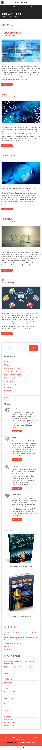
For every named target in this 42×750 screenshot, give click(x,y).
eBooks (6, 397)
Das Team (22, 738)
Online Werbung (7, 219)
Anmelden (7, 716)
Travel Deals (8, 394)
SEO (2, 280)
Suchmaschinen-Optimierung (13, 371)
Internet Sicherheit (10, 384)
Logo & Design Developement (13, 378)
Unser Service (14, 738)
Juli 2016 (7, 685)
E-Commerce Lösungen (11, 368)
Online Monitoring (8, 155)
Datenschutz (33, 738)
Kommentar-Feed (9, 722)
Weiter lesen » (6, 84)
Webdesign (7, 365)
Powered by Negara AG (12, 743)
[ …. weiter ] (24, 79)
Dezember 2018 (9, 682)
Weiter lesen (16, 431)
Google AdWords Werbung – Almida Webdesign (19, 661)
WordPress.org (9, 726)
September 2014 (9, 692)
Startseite (6, 738)
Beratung (7, 362)
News (13, 35)
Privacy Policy (21, 747)
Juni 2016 (7, 689)
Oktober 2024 (8, 679)
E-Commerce (5, 94)
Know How (7, 387)
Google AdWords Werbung (11, 33)
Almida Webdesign (12, 14)
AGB (28, 738)
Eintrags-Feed (8, 719)
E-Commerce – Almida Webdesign (15, 667)
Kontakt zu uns (9, 664)
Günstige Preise (9, 391)
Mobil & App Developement (12, 375)
